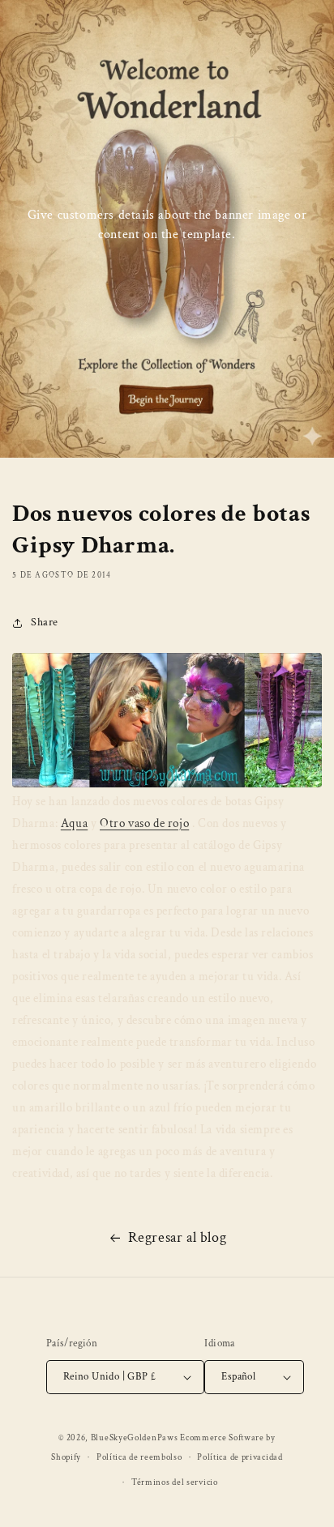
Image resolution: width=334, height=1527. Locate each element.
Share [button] (44, 622)
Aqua (74, 823)
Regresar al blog (177, 1237)
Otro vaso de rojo (144, 823)
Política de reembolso (139, 1457)
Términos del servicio (174, 1482)
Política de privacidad (239, 1457)
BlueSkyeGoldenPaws (134, 1438)
